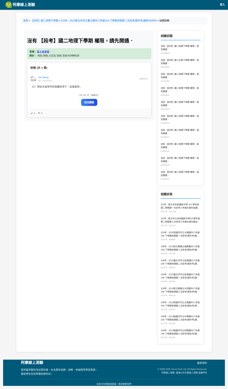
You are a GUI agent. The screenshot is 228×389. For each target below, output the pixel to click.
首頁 (25, 20)
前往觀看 (89, 102)
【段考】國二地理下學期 (44, 20)
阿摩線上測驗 (23, 4)
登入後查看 (43, 51)
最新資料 (202, 363)
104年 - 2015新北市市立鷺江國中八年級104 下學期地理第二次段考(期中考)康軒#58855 (109, 20)
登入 (222, 4)
